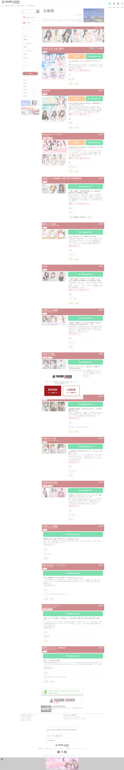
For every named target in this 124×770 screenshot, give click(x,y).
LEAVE (71, 390)
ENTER (52, 390)
